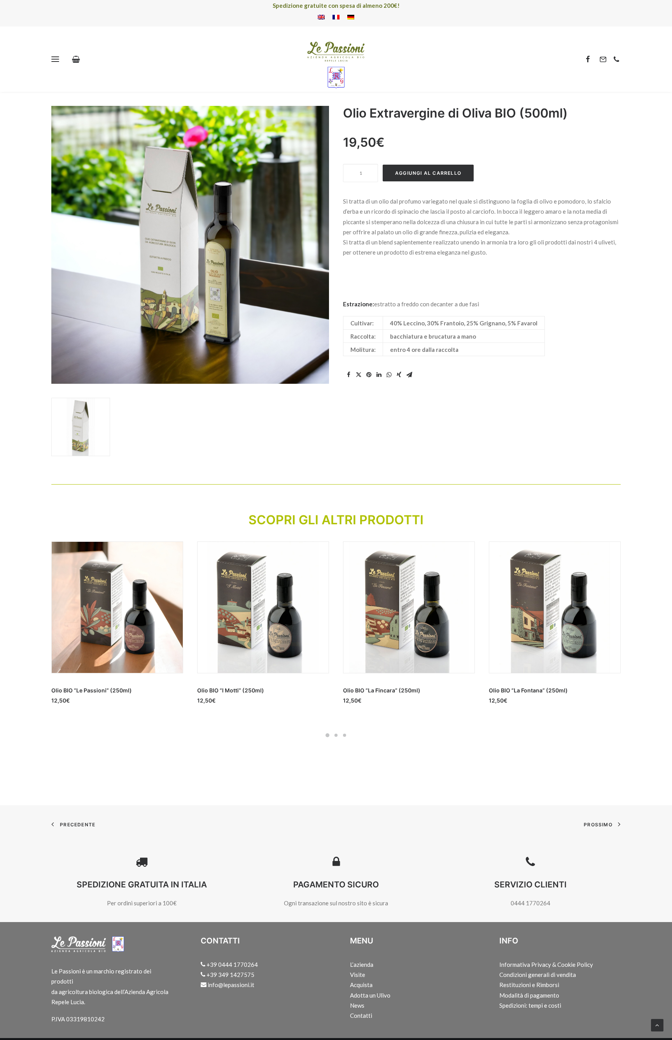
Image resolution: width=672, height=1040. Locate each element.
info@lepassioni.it (230, 984)
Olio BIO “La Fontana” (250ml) (382, 690)
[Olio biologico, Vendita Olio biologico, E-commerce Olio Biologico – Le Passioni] (336, 59)
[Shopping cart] (79, 59)
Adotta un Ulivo (370, 995)
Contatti (361, 1015)
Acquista (361, 984)
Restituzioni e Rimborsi (529, 984)
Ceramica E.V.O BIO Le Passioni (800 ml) (542, 690)
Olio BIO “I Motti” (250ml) (84, 690)
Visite (357, 974)
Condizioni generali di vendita (537, 974)
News (357, 1005)
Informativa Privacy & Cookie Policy (546, 964)
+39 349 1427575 (229, 974)
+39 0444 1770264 (231, 964)
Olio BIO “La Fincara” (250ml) (236, 690)
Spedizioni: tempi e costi (530, 1005)
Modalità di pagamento (529, 995)
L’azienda (361, 964)
